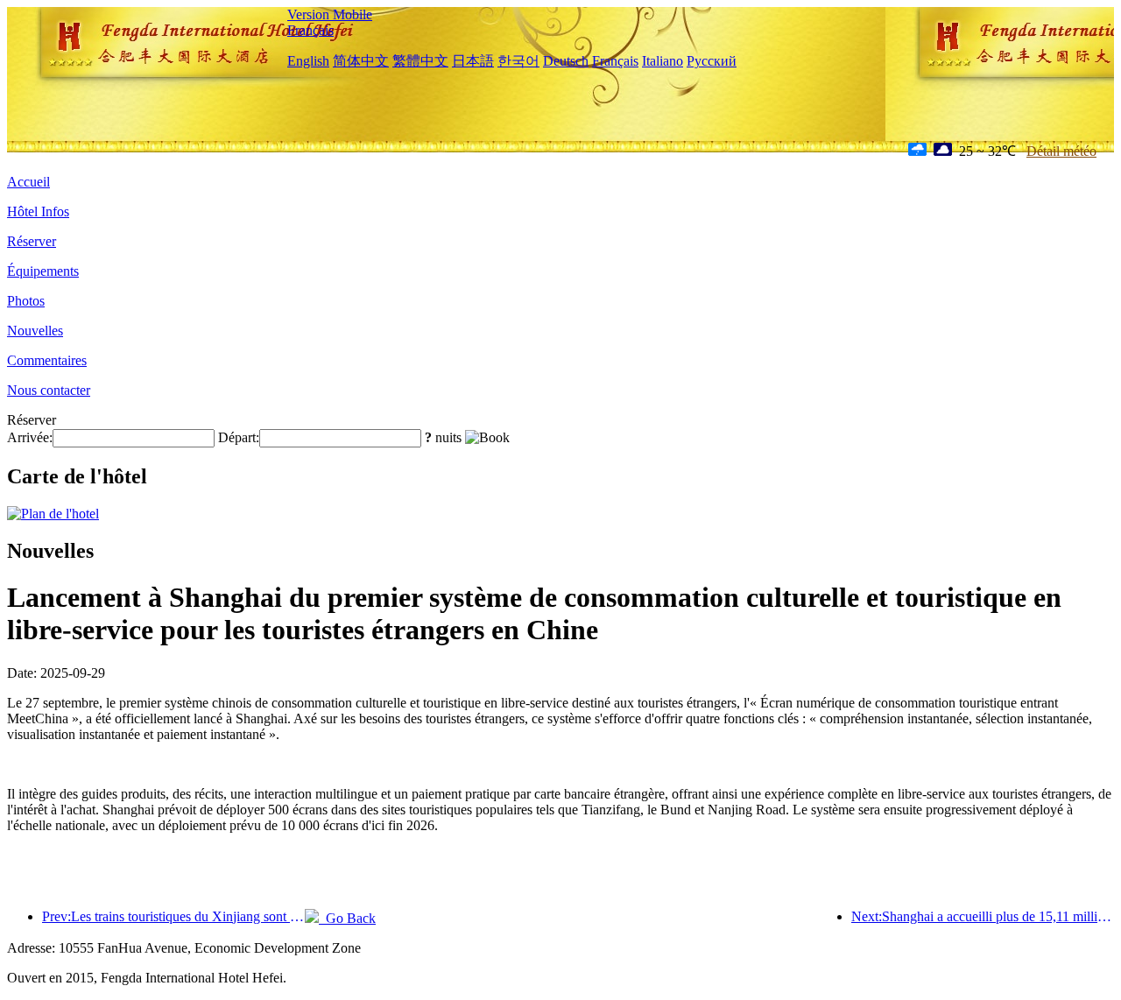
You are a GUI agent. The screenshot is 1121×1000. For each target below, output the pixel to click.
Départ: (238, 437)
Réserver (31, 241)
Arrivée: (30, 437)
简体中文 (361, 60)
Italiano (662, 60)
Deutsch (566, 60)
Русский (712, 60)
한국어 (518, 60)
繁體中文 (420, 60)
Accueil (28, 181)
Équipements (43, 271)
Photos (26, 300)
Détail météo (1061, 151)
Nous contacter (48, 390)
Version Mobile (329, 14)
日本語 (473, 60)
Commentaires (47, 360)
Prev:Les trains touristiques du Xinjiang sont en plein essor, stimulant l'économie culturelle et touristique (173, 916)
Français (310, 30)
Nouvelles (35, 330)
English (308, 60)
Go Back (347, 918)
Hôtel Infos (38, 211)
